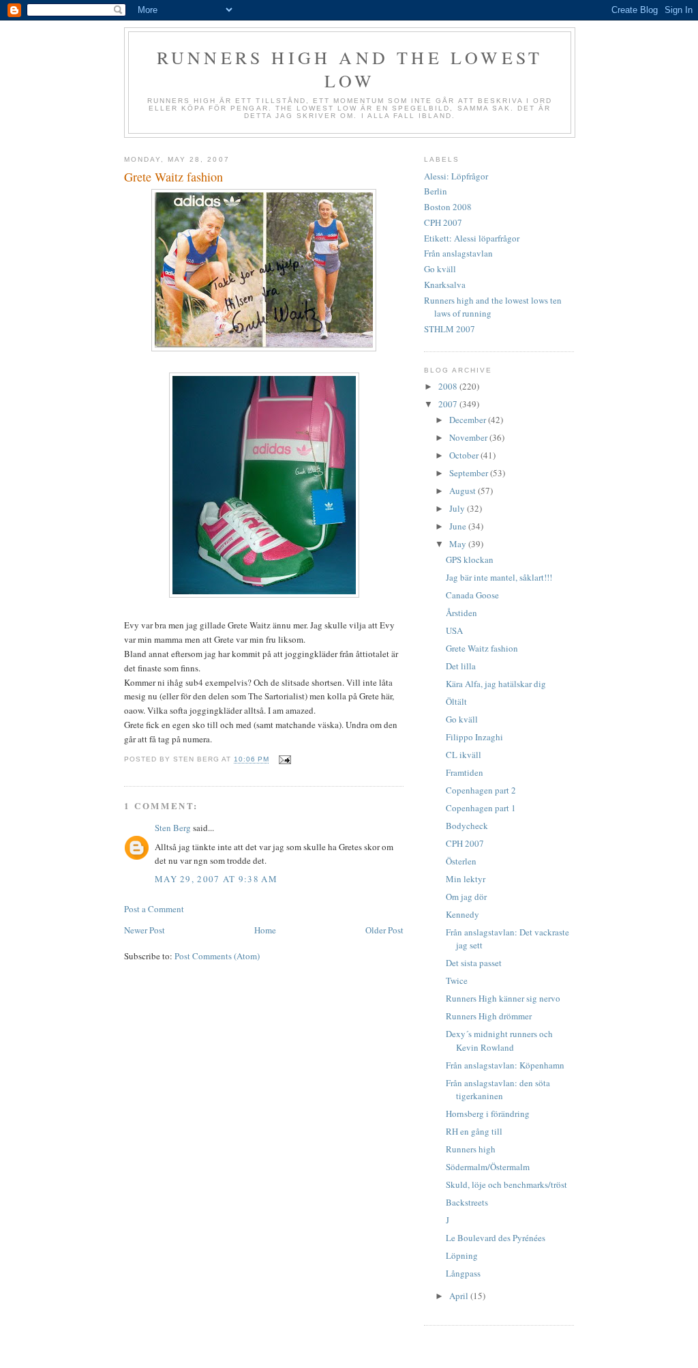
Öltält (456, 701)
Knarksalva (445, 284)
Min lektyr (465, 879)
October (465, 455)
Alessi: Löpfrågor (456, 176)
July (458, 508)
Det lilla (461, 666)
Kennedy (462, 914)
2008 (448, 386)
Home (265, 930)
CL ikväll (463, 754)
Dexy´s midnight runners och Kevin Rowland (499, 1040)
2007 (448, 404)
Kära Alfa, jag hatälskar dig (496, 684)
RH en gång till (474, 1131)
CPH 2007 (443, 222)
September (469, 473)
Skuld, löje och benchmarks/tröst (506, 1184)
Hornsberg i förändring (488, 1113)
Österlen (461, 861)
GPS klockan (470, 559)
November (469, 437)
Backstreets (467, 1202)
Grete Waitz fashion (482, 648)
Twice (457, 980)
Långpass (463, 1273)
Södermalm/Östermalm (488, 1167)
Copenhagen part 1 (481, 808)
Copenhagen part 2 (481, 790)
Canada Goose (472, 595)
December (468, 419)
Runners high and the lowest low (350, 69)
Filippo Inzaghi (474, 737)
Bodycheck (467, 825)
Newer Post (144, 930)
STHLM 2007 (449, 329)
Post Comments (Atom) (217, 956)
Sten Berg (173, 827)
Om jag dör (466, 896)
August (463, 490)
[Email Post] (284, 759)
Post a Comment (154, 909)
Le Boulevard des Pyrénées (495, 1238)
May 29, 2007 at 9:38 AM (216, 879)
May (458, 544)
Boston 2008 (448, 207)
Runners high (471, 1149)
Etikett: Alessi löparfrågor (471, 238)
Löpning (462, 1255)
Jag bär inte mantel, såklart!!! (499, 577)
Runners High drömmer (489, 1016)
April (459, 1296)
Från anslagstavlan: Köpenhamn (505, 1065)
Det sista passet (474, 963)
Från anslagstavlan (458, 253)
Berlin (435, 191)
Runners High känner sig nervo (503, 998)
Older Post (384, 930)
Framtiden (464, 772)
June (458, 526)
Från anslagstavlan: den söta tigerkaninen (498, 1090)
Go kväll (440, 269)
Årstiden (461, 613)
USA (454, 630)
